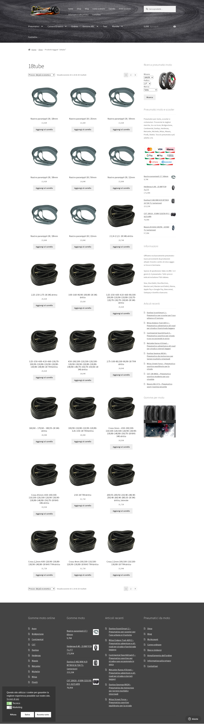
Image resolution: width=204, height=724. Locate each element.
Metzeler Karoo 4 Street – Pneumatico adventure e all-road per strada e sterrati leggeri (161, 346)
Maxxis (35, 660)
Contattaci (96, 14)
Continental (37, 639)
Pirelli (35, 682)
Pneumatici (33, 26)
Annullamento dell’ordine (159, 655)
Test (105, 26)
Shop (79, 8)
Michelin (36, 671)
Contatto (32, 37)
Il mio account (124, 8)
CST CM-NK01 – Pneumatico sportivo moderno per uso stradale (159, 376)
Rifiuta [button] (13, 714)
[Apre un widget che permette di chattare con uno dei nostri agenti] (193, 719)
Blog (87, 8)
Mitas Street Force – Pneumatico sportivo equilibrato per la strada (161, 366)
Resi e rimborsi (154, 650)
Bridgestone (38, 634)
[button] (9, 703)
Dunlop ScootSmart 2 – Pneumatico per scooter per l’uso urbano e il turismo (161, 315)
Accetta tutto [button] (43, 714)
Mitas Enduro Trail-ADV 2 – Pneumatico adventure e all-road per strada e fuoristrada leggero (161, 326)
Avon (34, 628)
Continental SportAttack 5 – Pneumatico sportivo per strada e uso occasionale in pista (161, 336)
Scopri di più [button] (13, 699)
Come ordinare (99, 8)
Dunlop (35, 650)
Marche (115, 26)
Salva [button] (27, 714)
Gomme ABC (89, 26)
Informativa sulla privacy (78, 14)
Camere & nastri (55, 26)
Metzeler (36, 666)
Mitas (34, 676)
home (70, 8)
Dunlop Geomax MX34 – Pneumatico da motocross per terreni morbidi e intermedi (160, 356)
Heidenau (36, 655)
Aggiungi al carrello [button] (44, 129)
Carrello (112, 8)
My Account (152, 639)
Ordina (74, 26)
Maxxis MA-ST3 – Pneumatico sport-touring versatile (159, 385)
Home (34, 49)
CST (34, 644)
